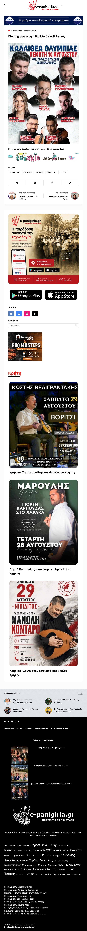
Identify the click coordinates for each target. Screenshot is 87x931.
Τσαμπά (30, 873)
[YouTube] (15, 721)
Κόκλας (39, 172)
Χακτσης (61, 874)
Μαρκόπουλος (58, 861)
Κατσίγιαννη (33, 855)
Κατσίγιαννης (50, 855)
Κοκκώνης (11, 860)
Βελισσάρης (49, 845)
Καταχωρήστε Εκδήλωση (60, 729)
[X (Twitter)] (35, 183)
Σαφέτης (51, 869)
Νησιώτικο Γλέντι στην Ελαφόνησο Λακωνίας (22, 701)
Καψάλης (27, 172)
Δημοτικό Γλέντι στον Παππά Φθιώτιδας (25, 710)
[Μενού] (5, 5)
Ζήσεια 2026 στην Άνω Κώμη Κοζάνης (66, 701)
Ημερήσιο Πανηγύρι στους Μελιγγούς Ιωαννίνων (51, 783)
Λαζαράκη (51, 172)
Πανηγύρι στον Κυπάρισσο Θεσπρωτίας (51, 765)
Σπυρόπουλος (61, 869)
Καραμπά (7, 855)
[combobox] (41, 325)
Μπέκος (61, 865)
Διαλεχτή (46, 850)
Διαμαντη (57, 850)
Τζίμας (70, 869)
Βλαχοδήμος (64, 845)
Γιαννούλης (15, 172)
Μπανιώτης (73, 864)
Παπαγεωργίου (9, 869)
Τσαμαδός (20, 874)
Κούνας (22, 861)
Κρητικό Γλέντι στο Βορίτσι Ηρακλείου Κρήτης (42, 472)
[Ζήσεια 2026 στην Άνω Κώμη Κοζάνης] (48, 701)
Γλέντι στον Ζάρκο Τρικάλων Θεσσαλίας (21, 911)
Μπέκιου (52, 865)
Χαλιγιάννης (78, 874)
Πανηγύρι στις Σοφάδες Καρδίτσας (19, 899)
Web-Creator (30, 927)
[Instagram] (27, 313)
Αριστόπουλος (23, 845)
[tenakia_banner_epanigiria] (43, 157)
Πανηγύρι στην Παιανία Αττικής (17, 905)
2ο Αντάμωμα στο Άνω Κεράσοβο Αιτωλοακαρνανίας (68, 710)
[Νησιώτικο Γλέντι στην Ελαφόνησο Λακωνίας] (7, 701)
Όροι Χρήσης (9, 729)
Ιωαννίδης (75, 850)
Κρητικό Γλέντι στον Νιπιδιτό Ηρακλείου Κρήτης (38, 673)
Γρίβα (36, 850)
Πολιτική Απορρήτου (24, 729)
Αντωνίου (10, 845)
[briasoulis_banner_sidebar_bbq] (25, 346)
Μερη (66, 861)
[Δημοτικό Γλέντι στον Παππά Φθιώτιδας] (7, 710)
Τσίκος (63, 172)
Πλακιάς (28, 869)
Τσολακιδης (50, 874)
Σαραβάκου (39, 869)
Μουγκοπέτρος (12, 864)
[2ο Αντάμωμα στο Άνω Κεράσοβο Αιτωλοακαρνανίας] (48, 710)
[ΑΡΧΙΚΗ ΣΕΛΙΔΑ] (9, 31)
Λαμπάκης (46, 860)
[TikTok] (35, 313)
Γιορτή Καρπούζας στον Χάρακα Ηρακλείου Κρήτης (39, 571)
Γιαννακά (20, 850)
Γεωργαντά (10, 850)
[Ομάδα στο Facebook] (19, 313)
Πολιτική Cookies (41, 729)
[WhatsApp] (70, 183)
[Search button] (76, 326)
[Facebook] (17, 183)
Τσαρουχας (39, 874)
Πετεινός (19, 869)
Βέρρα (35, 845)
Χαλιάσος (69, 874)
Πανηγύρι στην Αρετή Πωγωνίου (51, 747)
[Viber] (52, 183)
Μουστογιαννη (29, 865)
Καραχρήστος (18, 855)
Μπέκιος (42, 865)
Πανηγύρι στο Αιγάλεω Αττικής (17, 896)
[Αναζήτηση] (62, 5)
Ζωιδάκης (65, 850)
